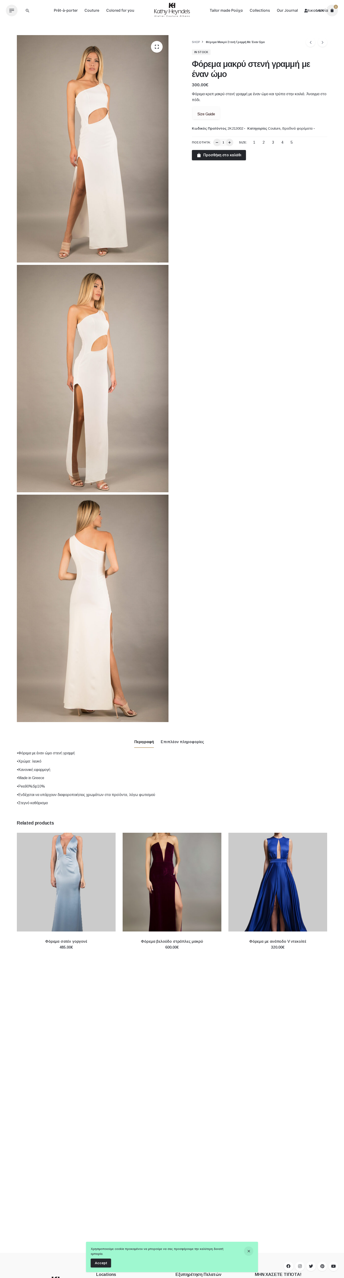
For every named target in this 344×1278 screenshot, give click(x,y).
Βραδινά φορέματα (297, 128)
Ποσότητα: (201, 142)
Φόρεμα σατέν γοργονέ (66, 941)
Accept (101, 1263)
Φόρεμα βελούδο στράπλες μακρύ (172, 941)
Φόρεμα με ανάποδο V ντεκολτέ (277, 941)
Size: (243, 142)
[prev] (310, 42)
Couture (274, 128)
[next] (322, 42)
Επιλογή (66, 952)
